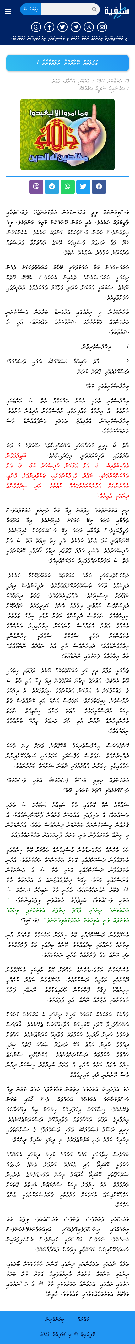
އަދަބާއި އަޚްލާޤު (76, 81)
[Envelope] (102, 27)
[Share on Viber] (36, 187)
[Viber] (89, 27)
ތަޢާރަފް (83, 1320)
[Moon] (36, 27)
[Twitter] (62, 27)
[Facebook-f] (49, 27)
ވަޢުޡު (56, 81)
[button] (8, 11)
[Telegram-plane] (76, 27)
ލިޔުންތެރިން (55, 1320)
